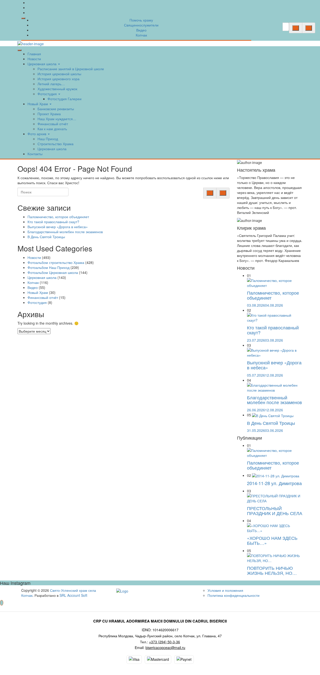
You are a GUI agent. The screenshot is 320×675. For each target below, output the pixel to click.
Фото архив (37, 133)
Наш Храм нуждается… (57, 118)
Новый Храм (38, 103)
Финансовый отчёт (53, 123)
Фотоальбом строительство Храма (56, 262)
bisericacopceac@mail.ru (165, 647)
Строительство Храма (56, 143)
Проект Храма (49, 113)
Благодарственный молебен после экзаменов (65, 231)
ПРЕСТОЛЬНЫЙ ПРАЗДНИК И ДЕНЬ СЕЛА (274, 510)
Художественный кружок (57, 88)
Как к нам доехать (52, 128)
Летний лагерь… (51, 83)
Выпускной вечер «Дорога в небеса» (58, 226)
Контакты (35, 153)
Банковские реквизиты (56, 108)
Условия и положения (225, 590)
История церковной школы (59, 73)
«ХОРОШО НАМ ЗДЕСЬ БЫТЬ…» (272, 540)
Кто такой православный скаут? (53, 221)
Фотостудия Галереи (65, 98)
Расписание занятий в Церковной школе (71, 68)
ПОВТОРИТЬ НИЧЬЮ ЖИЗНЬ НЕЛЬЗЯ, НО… (272, 570)
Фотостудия (48, 93)
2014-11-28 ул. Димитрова (274, 483)
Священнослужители (141, 24)
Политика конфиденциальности (234, 595)
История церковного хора (59, 78)
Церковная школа (43, 63)
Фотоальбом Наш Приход (49, 267)
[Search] (295, 28)
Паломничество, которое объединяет (58, 216)
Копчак (141, 34)
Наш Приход (48, 138)
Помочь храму (141, 19)
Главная (34, 53)
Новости (34, 58)
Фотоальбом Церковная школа (53, 272)
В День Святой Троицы (46, 236)
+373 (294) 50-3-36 (164, 641)
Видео (141, 29)
